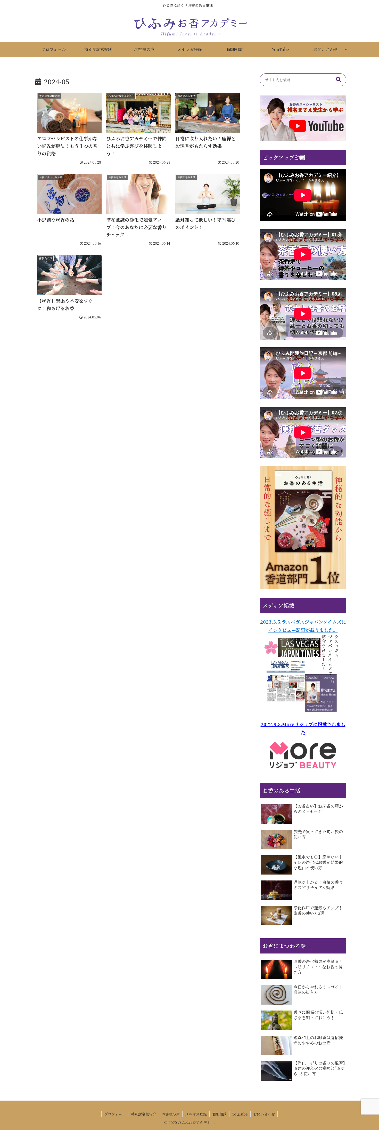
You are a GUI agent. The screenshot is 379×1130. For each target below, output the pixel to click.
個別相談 (219, 1114)
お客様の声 (171, 1114)
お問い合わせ (264, 1114)
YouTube (240, 1114)
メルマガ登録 (196, 1114)
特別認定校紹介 (143, 1114)
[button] (338, 79)
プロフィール (115, 1114)
